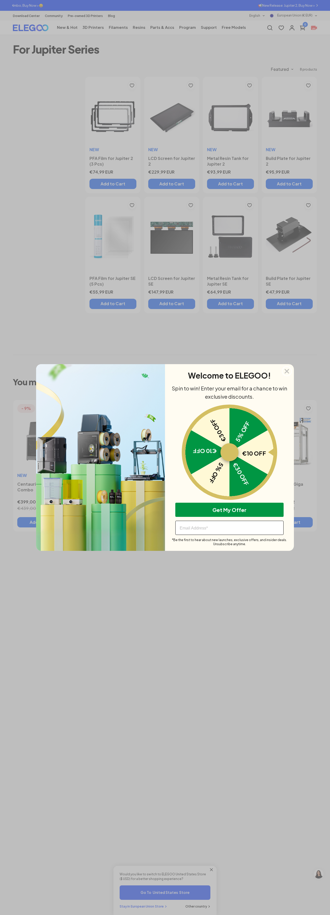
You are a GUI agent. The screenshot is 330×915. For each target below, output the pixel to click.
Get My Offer (229, 510)
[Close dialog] (286, 371)
